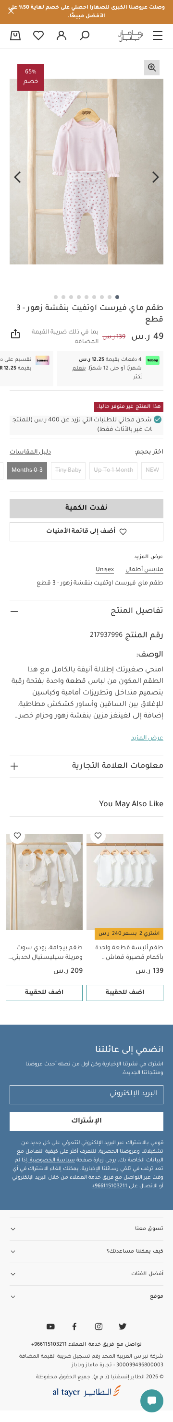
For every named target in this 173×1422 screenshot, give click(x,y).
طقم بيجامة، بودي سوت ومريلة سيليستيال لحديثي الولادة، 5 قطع (47, 954)
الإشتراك (86, 1121)
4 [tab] (94, 297)
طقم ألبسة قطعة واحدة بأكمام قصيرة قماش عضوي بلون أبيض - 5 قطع (127, 954)
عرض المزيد (147, 738)
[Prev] (155, 177)
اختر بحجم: (149, 452)
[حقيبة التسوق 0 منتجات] (15, 36)
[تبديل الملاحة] (157, 36)
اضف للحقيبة (125, 993)
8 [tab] (63, 297)
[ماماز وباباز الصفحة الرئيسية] (131, 36)
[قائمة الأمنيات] (98, 836)
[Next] (17, 177)
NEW (152, 470)
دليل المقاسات (30, 452)
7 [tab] (71, 297)
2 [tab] (109, 297)
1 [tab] (117, 297)
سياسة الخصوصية (51, 1160)
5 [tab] (86, 297)
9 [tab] (56, 297)
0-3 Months (27, 470)
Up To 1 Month (113, 470)
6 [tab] (79, 297)
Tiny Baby (68, 470)
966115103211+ (109, 1186)
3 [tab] (102, 297)
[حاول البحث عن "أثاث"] (84, 36)
